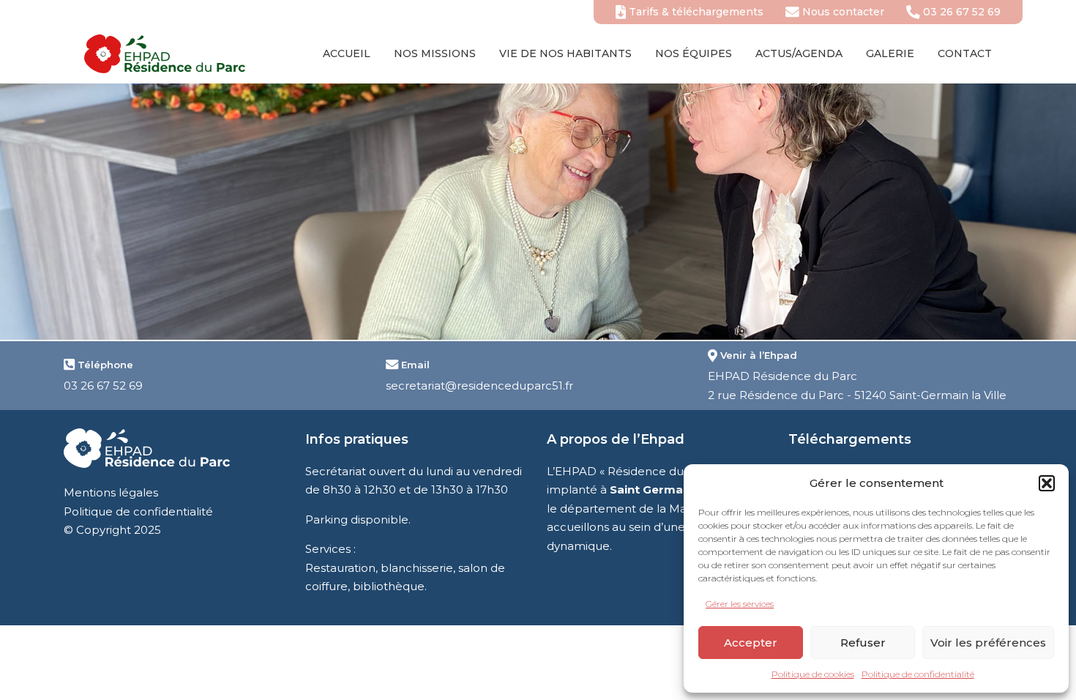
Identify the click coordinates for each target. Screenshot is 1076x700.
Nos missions (435, 53)
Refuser (863, 642)
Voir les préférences (988, 642)
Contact (965, 53)
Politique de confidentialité (918, 674)
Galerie (890, 53)
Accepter (750, 642)
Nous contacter (841, 11)
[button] (1046, 483)
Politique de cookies (812, 674)
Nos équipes (693, 53)
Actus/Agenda (799, 53)
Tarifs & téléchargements (694, 11)
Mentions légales (111, 492)
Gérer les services (740, 603)
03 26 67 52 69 (960, 11)
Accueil (346, 53)
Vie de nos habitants (565, 53)
